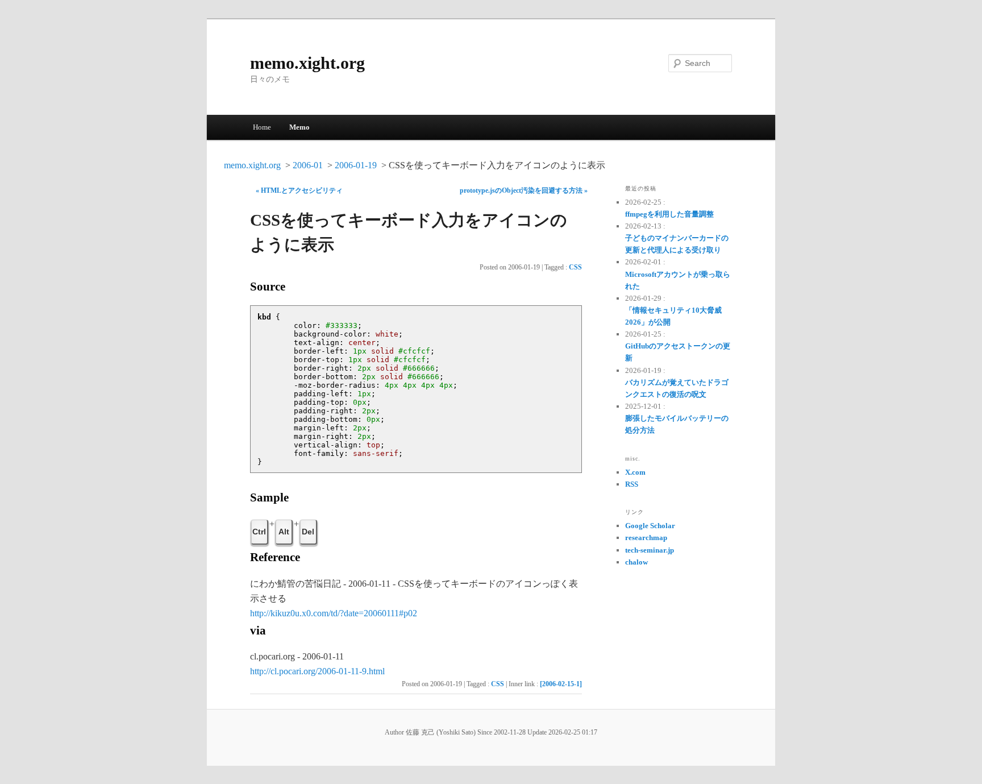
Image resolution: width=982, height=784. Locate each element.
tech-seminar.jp (649, 550)
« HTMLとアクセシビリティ (299, 190)
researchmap (646, 537)
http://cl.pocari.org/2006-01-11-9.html (317, 671)
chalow (636, 562)
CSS (575, 267)
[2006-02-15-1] (561, 684)
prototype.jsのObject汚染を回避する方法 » (524, 190)
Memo (299, 127)
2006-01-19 (356, 165)
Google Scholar (650, 525)
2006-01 (308, 165)
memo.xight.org (307, 62)
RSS (631, 484)
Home (262, 127)
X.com (635, 472)
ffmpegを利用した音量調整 (669, 214)
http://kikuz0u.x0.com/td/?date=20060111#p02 (333, 613)
